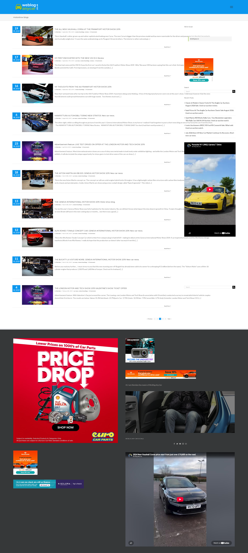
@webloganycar (194, 39)
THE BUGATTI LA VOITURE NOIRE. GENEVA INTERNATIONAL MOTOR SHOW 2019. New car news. (97, 260)
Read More (167, 47)
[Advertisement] (209, 265)
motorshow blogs (79, 32)
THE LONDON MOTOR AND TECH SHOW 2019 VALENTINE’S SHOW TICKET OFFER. (91, 288)
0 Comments (93, 32)
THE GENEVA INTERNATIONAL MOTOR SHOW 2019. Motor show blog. (85, 202)
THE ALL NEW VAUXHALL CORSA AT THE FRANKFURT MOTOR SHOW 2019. (88, 29)
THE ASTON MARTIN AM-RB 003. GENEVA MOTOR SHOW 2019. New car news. (89, 173)
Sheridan (58, 32)
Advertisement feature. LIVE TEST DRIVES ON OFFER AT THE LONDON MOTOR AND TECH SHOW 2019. (100, 144)
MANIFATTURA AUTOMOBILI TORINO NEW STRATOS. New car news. (85, 116)
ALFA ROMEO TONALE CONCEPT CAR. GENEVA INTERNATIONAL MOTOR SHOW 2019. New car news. (99, 231)
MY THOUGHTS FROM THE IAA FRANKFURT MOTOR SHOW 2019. (83, 87)
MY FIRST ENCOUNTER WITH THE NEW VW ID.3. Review (79, 58)
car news (77, 61)
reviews (87, 32)
